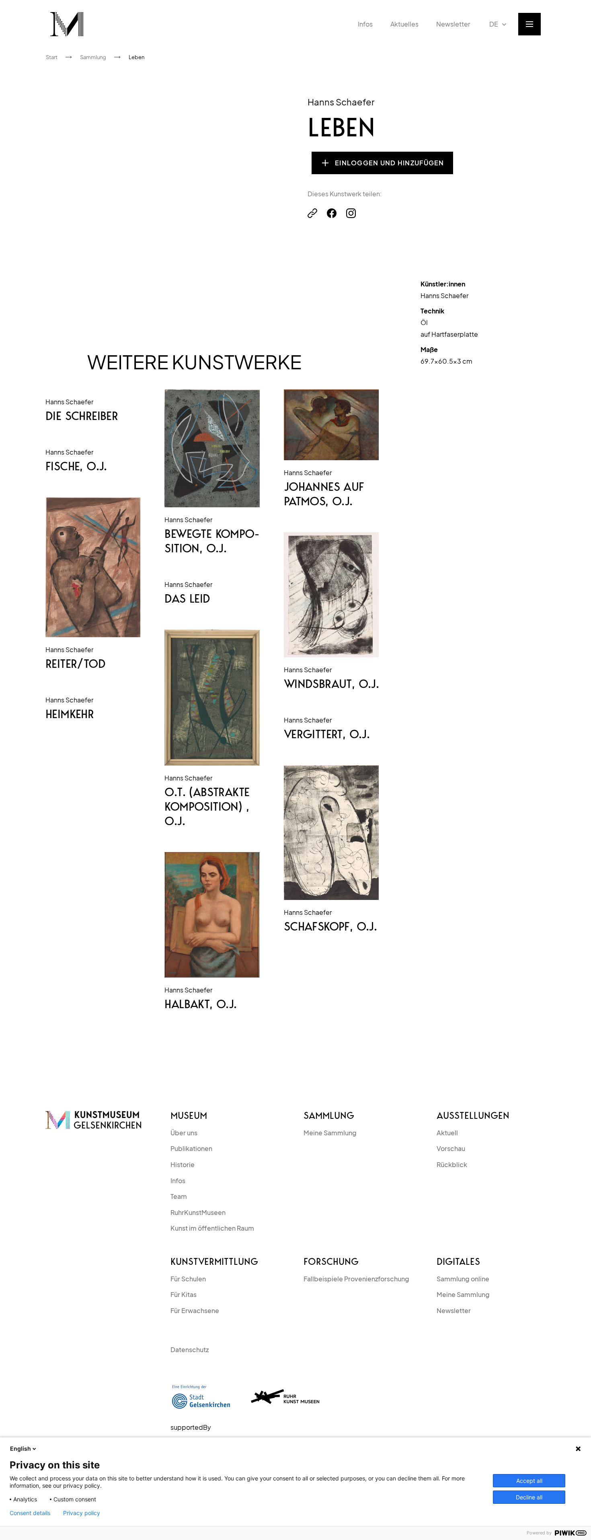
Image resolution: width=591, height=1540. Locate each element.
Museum (188, 1115)
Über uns (183, 1132)
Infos (177, 1180)
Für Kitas (183, 1294)
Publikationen (191, 1148)
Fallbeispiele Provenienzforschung (356, 1278)
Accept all (529, 1480)
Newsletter (454, 1310)
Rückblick (452, 1164)
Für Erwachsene (194, 1310)
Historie (182, 1164)
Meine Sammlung (330, 1132)
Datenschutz (189, 1349)
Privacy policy (81, 1513)
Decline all (529, 1497)
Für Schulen (188, 1278)
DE (493, 24)
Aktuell (447, 1132)
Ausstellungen (473, 1115)
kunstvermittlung (214, 1261)
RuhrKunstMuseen (198, 1212)
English (20, 1448)
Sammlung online (463, 1278)
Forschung (331, 1261)
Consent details (30, 1513)
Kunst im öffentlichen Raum (212, 1228)
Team (178, 1196)
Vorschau (451, 1148)
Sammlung (329, 1115)
